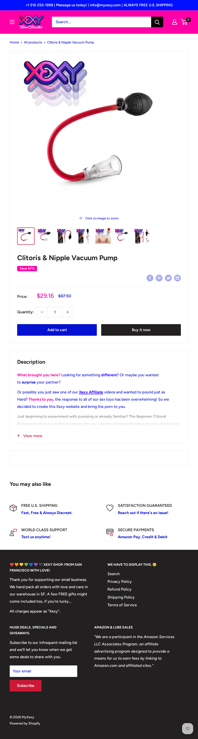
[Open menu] (12, 22)
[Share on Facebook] (150, 277)
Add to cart (57, 330)
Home (14, 42)
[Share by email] (177, 277)
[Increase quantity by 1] (68, 312)
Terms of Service (122, 605)
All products (33, 42)
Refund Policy (119, 589)
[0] (184, 22)
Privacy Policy (119, 581)
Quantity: (25, 312)
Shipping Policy (121, 597)
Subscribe (25, 685)
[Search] (157, 22)
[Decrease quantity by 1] (42, 312)
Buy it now (141, 330)
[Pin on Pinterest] (159, 277)
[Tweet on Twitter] (168, 277)
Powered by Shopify (25, 723)
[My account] (174, 22)
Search (113, 574)
